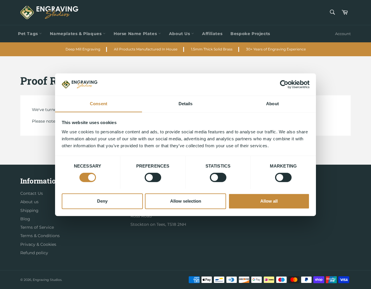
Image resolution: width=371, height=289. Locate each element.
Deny (102, 200)
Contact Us (31, 193)
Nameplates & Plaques (76, 33)
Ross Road (141, 216)
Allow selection (185, 200)
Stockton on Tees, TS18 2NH (158, 224)
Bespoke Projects (250, 33)
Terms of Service (37, 227)
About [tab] (272, 103)
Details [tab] (186, 103)
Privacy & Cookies (38, 244)
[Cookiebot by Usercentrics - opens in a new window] (284, 84)
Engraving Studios (47, 280)
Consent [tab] (98, 103)
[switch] (153, 177)
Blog (25, 218)
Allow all (269, 200)
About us (29, 201)
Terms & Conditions (40, 235)
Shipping (29, 210)
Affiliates (212, 33)
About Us (180, 33)
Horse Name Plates (136, 33)
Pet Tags (28, 33)
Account (343, 33)
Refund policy (34, 252)
